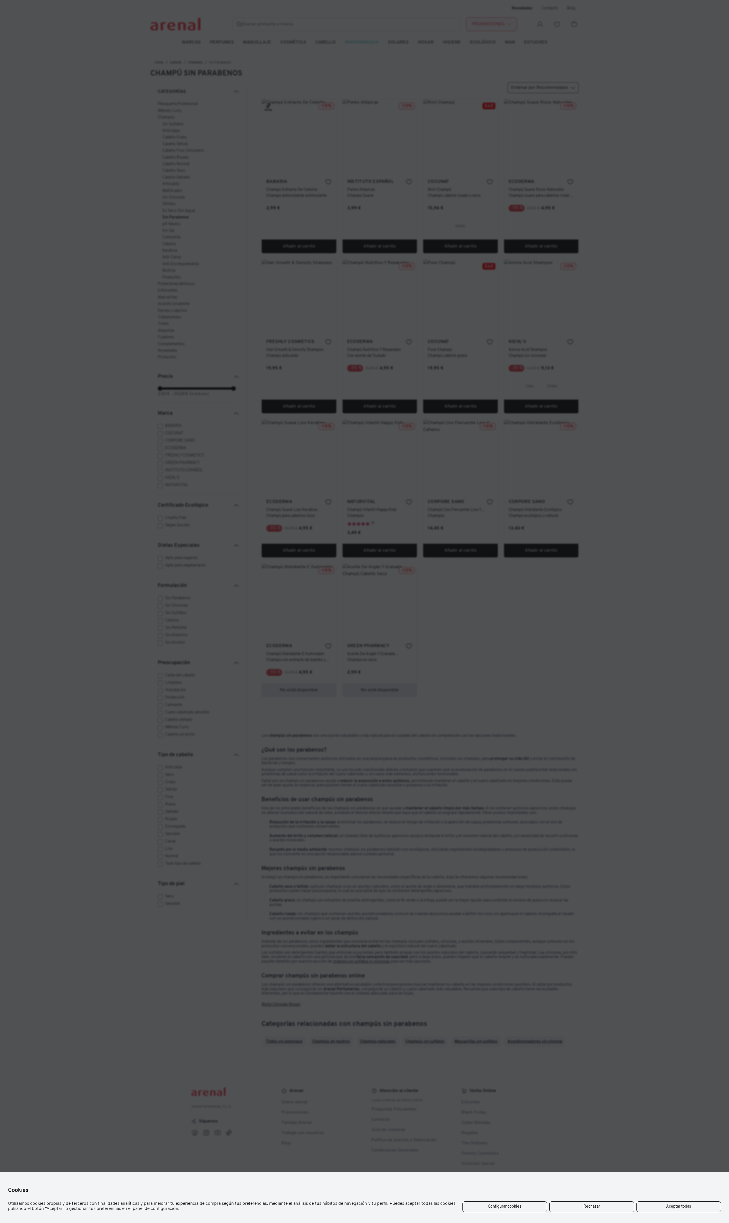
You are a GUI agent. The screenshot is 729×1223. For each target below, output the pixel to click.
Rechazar (591, 1206)
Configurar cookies (504, 1206)
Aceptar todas (678, 1206)
